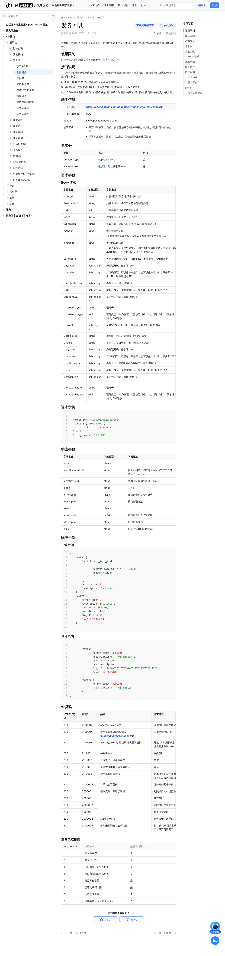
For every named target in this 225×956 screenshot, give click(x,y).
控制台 (202, 5)
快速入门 (95, 5)
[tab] (95, 5)
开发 (134, 5)
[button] (3, 30)
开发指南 (109, 5)
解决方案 (123, 5)
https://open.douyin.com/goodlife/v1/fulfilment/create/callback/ (124, 106)
